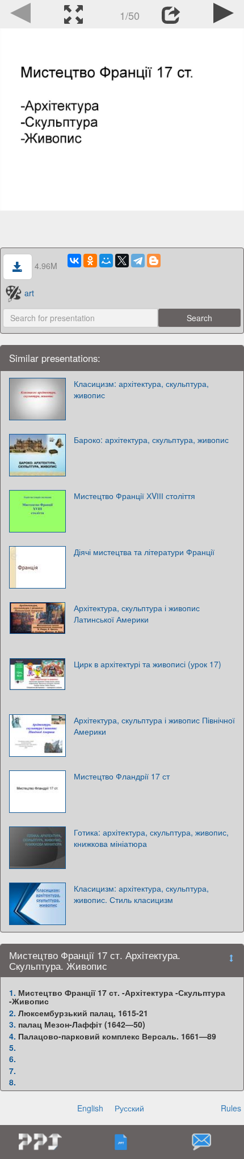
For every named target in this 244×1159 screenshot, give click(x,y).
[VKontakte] (74, 260)
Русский (129, 1108)
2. (12, 1013)
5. (12, 1047)
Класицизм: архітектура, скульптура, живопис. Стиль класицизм (141, 894)
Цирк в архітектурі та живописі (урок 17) (147, 664)
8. (12, 1082)
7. (12, 1070)
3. (12, 1024)
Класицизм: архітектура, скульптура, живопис (141, 389)
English (90, 1108)
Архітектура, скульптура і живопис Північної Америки (154, 725)
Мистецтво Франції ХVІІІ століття (134, 495)
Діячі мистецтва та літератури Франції (144, 551)
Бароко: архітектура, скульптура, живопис (151, 439)
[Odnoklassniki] (90, 260)
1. (12, 992)
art (29, 293)
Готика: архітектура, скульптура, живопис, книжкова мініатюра (151, 837)
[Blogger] (154, 260)
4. (12, 1036)
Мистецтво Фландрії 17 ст (122, 776)
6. (12, 1058)
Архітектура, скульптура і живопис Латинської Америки (137, 613)
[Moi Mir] (106, 260)
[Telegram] (138, 260)
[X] (122, 260)
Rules (231, 1108)
